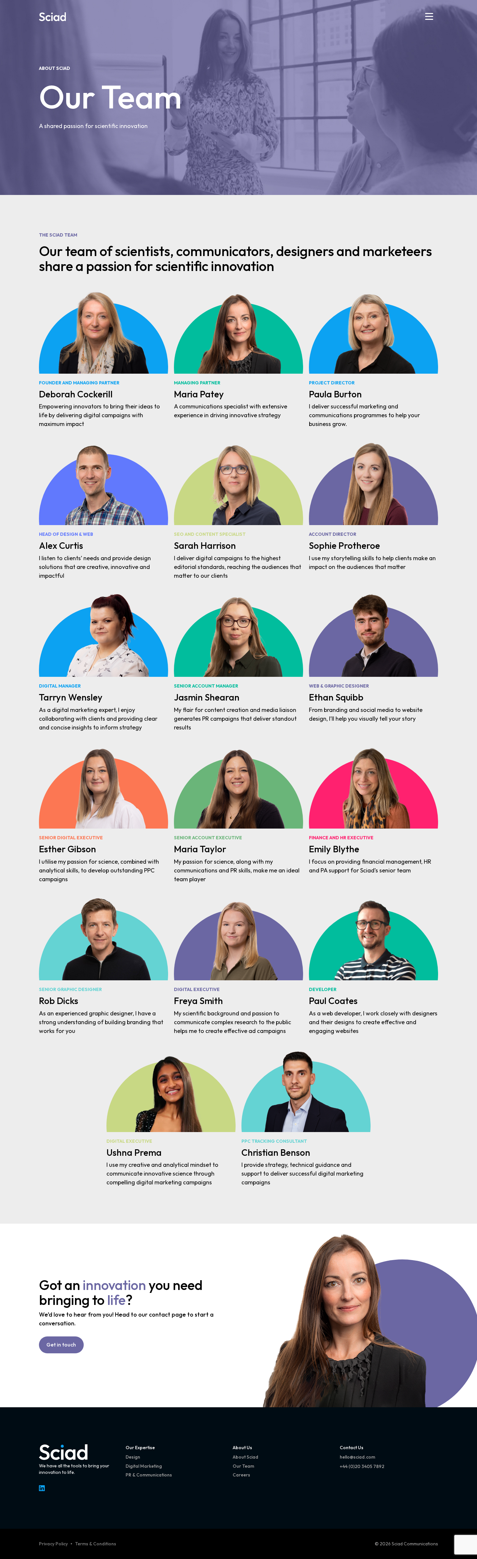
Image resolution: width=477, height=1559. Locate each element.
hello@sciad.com (357, 1457)
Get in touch (61, 1344)
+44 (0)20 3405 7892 (362, 1466)
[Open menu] (429, 16)
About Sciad (54, 68)
